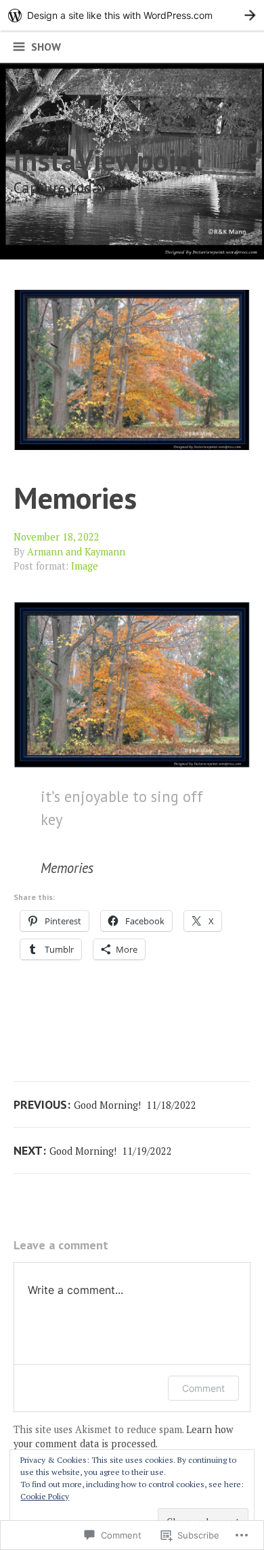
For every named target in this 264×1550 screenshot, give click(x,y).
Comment (203, 1388)
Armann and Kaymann (76, 551)
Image (84, 565)
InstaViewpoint (108, 160)
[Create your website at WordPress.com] (132, 15)
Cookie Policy (44, 1496)
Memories (79, 497)
